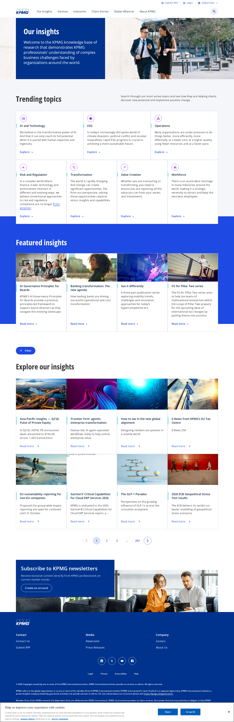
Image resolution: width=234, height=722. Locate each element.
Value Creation (131, 175)
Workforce (179, 175)
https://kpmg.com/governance (158, 693)
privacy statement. (60, 719)
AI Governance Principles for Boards (39, 288)
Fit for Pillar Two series (187, 286)
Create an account (36, 588)
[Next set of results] (147, 541)
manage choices (28, 719)
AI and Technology (32, 126)
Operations (162, 126)
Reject (168, 712)
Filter (26, 350)
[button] (23, 647)
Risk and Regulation (33, 175)
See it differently (132, 286)
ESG (89, 126)
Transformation (81, 175)
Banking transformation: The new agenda (90, 288)
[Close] (228, 711)
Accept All (190, 712)
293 (137, 540)
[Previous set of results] (86, 541)
